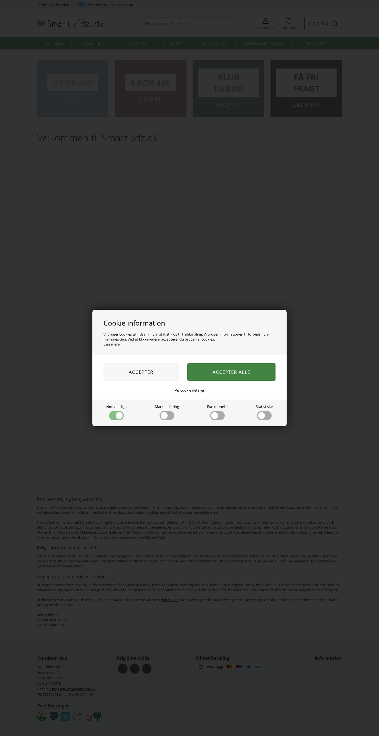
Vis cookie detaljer (189, 390)
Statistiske (264, 406)
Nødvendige (116, 406)
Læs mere (111, 344)
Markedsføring (167, 406)
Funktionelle (217, 406)
